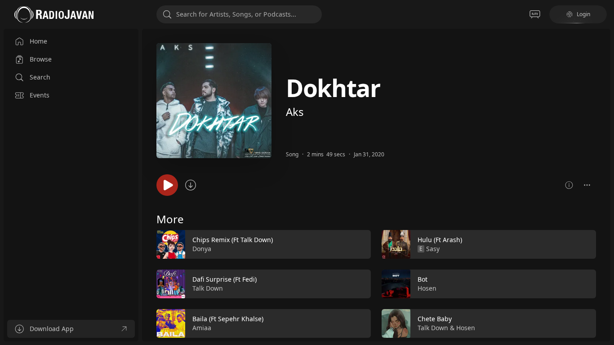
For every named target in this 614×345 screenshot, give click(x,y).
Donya (201, 248)
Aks (295, 111)
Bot (422, 279)
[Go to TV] (535, 14)
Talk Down (207, 288)
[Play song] (167, 185)
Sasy (433, 248)
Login (583, 14)
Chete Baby (435, 318)
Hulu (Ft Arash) (440, 239)
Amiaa (201, 327)
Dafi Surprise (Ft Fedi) (224, 279)
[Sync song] (191, 185)
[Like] (358, 244)
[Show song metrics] (569, 185)
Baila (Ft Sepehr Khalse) (227, 318)
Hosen (427, 288)
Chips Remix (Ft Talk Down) (232, 239)
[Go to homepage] (53, 14)
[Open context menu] (587, 185)
